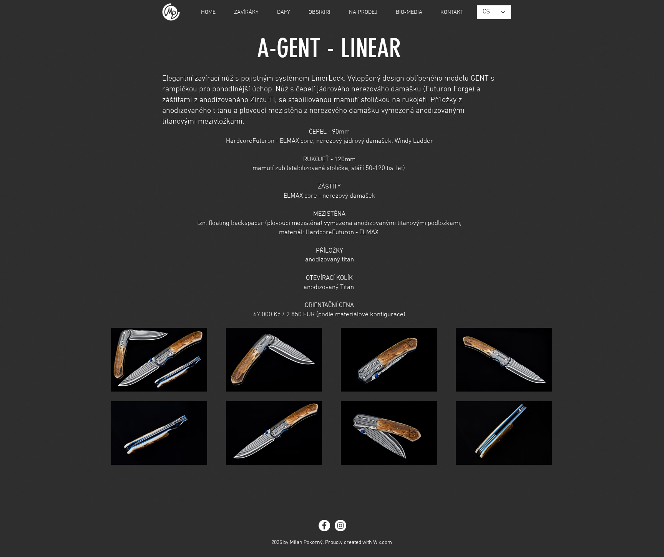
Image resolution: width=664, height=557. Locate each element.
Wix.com (382, 542)
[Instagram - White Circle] (340, 525)
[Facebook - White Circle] (324, 525)
